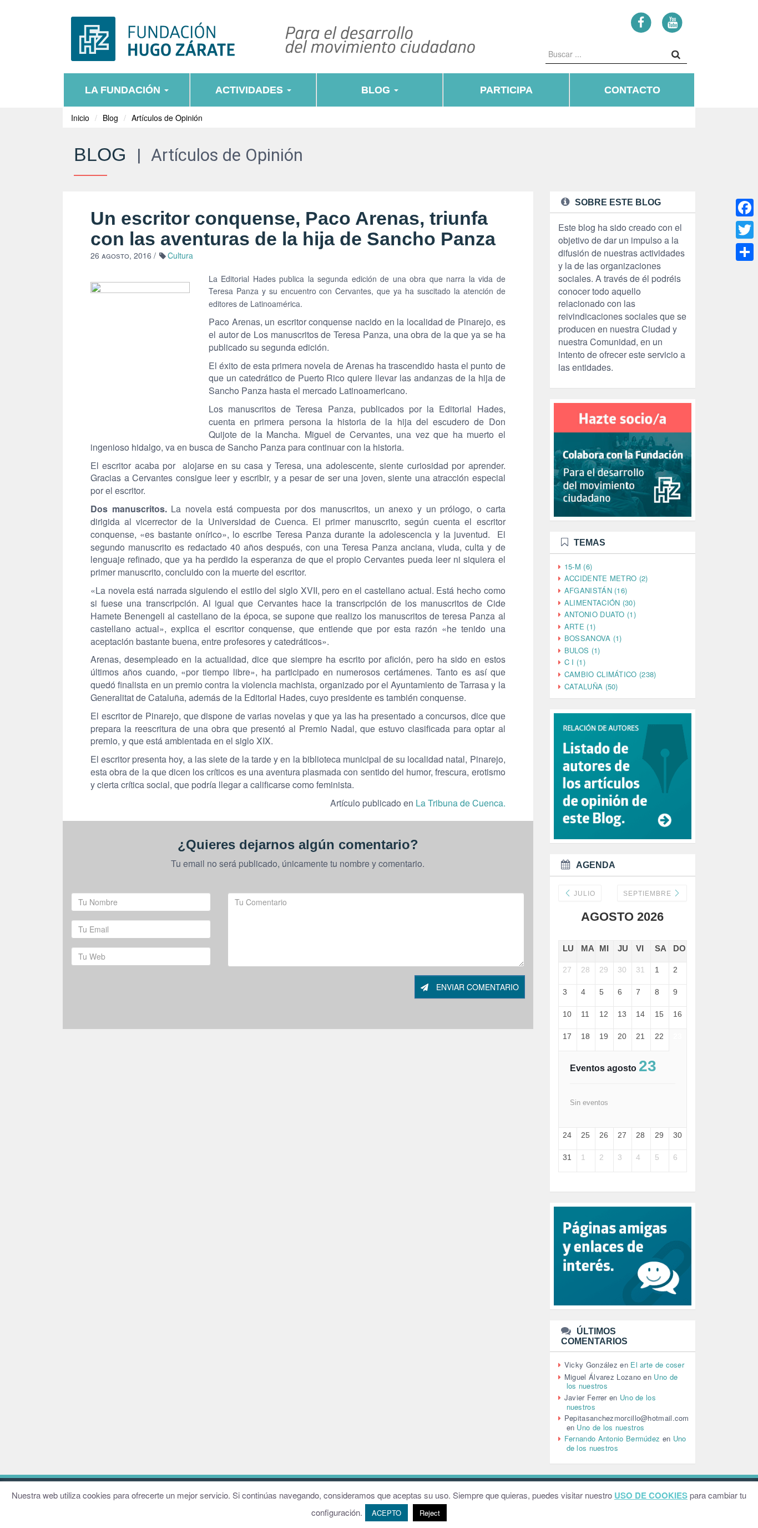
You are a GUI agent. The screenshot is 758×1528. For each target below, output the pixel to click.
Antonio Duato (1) (600, 614)
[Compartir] (745, 252)
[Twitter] (745, 230)
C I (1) (574, 662)
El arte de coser (657, 1364)
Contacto (632, 89)
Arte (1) (579, 626)
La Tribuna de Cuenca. (461, 802)
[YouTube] (672, 22)
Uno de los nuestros (610, 1427)
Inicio (80, 117)
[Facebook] (641, 22)
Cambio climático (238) (610, 674)
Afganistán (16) (596, 590)
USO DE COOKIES (651, 1495)
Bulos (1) (582, 650)
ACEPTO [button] (386, 1512)
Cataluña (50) (591, 686)
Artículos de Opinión (167, 117)
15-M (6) (578, 566)
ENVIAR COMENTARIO (476, 986)
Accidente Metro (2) (606, 578)
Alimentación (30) (599, 602)
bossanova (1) (593, 638)
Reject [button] (430, 1512)
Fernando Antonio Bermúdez (612, 1438)
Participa (506, 89)
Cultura (180, 255)
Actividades (250, 89)
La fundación (124, 89)
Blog (377, 89)
